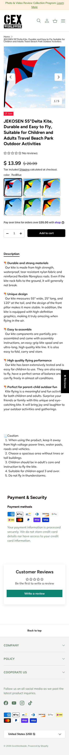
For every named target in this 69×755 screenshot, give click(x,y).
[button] (55, 21)
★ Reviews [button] (65, 381)
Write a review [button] (34, 593)
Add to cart (46, 233)
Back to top (34, 630)
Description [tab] (12, 254)
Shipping (24, 169)
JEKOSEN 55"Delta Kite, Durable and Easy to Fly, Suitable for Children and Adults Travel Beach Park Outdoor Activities (34, 40)
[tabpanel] (34, 373)
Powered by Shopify (38, 745)
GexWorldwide (19, 745)
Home (7, 37)
